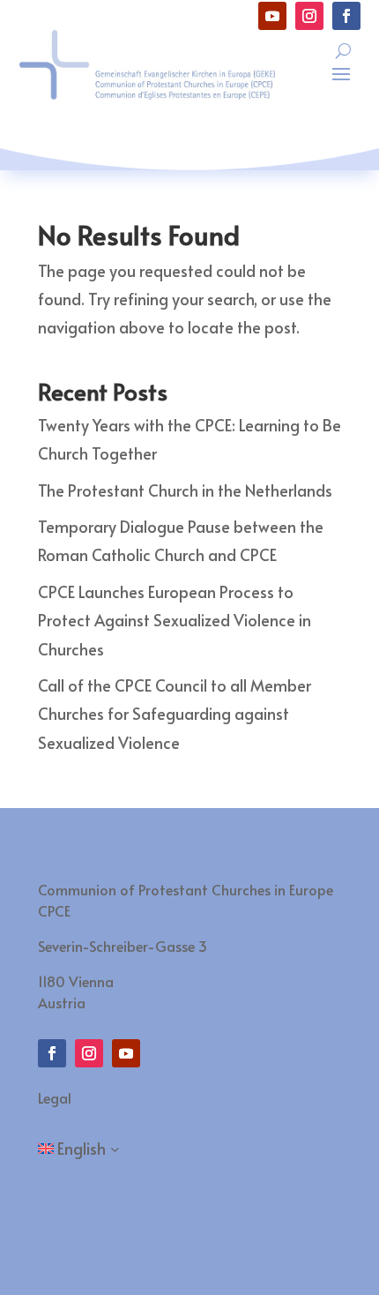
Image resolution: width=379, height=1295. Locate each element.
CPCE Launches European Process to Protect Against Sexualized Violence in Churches (174, 620)
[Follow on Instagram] (309, 16)
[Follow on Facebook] (346, 16)
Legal (54, 1097)
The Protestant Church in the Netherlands (185, 490)
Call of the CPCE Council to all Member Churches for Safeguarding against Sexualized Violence (174, 713)
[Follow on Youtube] (272, 16)
